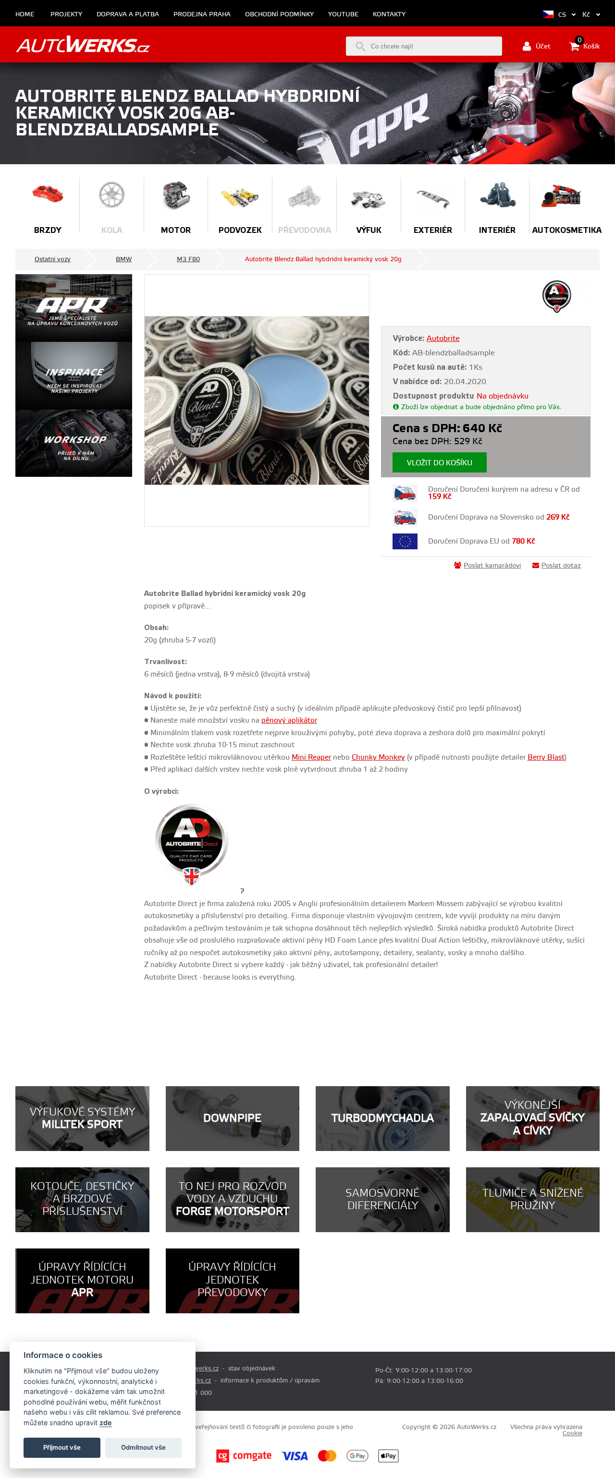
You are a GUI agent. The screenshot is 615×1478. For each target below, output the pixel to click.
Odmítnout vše (143, 1447)
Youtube (343, 15)
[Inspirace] (73, 376)
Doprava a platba (128, 15)
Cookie (572, 1433)
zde (105, 1422)
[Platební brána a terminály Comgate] (243, 1461)
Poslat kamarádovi (492, 565)
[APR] (73, 308)
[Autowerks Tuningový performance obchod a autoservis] (82, 45)
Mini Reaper (311, 757)
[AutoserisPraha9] (73, 443)
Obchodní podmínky (279, 15)
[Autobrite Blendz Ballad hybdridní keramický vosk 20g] (256, 400)
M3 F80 (188, 259)
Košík (589, 45)
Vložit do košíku (439, 463)
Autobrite (443, 338)
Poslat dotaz (561, 565)
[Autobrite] (556, 311)
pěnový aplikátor (289, 720)
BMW (124, 259)
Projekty (66, 15)
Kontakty (389, 15)
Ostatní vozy (53, 259)
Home (24, 15)
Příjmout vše (62, 1447)
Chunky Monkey (378, 757)
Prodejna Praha (202, 15)
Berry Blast (546, 757)
